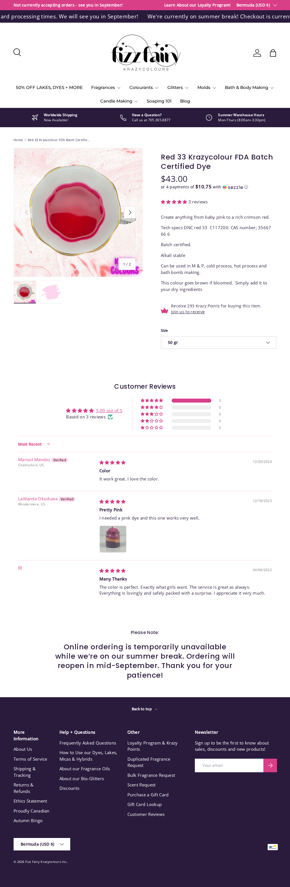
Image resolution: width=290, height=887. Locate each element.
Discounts (69, 788)
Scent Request (141, 785)
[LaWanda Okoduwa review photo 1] (113, 539)
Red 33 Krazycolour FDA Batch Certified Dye (59, 139)
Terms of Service (30, 759)
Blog (185, 101)
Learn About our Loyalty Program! (197, 5)
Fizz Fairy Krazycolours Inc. (46, 862)
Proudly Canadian (32, 811)
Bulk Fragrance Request (151, 775)
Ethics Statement (30, 801)
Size (164, 330)
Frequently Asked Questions (87, 743)
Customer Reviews (146, 814)
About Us (23, 749)
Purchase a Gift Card (148, 794)
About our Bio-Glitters (81, 778)
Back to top (142, 708)
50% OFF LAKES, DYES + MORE (49, 87)
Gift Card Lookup (144, 804)
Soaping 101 (159, 101)
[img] (112, 462)
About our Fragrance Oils (84, 768)
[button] (273, 53)
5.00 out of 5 (109, 410)
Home (18, 139)
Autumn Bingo (28, 820)
